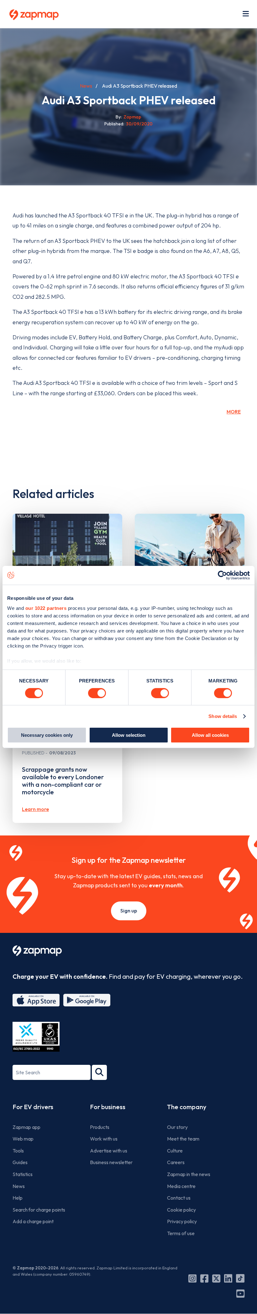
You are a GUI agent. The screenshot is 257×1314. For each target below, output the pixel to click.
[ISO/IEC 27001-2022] (36, 1037)
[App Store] (36, 1000)
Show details (222, 716)
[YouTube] (240, 1293)
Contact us (179, 1198)
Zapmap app (26, 1127)
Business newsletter (111, 1162)
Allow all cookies (210, 735)
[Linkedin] (228, 1278)
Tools (18, 1150)
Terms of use (181, 1233)
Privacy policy (182, 1221)
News (86, 86)
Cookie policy (181, 1210)
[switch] (97, 693)
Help (18, 1198)
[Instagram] (192, 1278)
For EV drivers (33, 1107)
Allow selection (128, 735)
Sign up (128, 910)
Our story (177, 1127)
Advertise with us (108, 1150)
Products (99, 1127)
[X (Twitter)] (216, 1278)
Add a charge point (33, 1221)
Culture (175, 1150)
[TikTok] (240, 1278)
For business (107, 1107)
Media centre (181, 1186)
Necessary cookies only (47, 735)
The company (186, 1107)
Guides (20, 1162)
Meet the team (183, 1139)
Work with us (104, 1139)
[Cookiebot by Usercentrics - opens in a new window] (222, 575)
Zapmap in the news (188, 1174)
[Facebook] (204, 1278)
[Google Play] (86, 1000)
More (234, 411)
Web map (23, 1139)
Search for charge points (39, 1210)
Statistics (23, 1174)
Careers (176, 1162)
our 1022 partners (46, 607)
